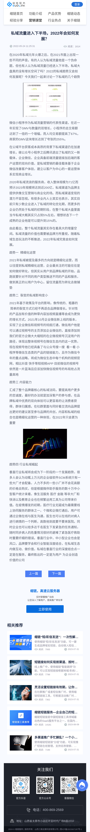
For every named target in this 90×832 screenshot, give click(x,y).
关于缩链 (73, 20)
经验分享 (16, 20)
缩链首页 (16, 13)
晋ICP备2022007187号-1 (71, 829)
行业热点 (54, 20)
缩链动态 (73, 13)
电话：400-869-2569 (48, 810)
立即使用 (45, 609)
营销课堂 (35, 20)
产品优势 (54, 13)
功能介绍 (35, 13)
